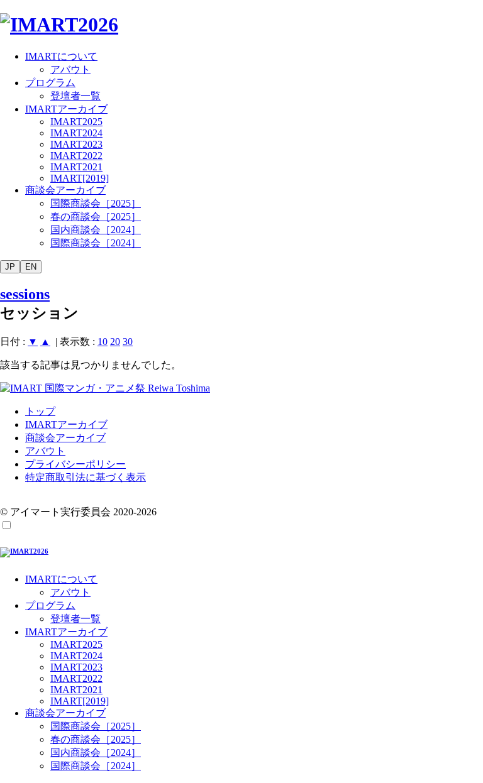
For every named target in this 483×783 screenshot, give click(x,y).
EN (30, 266)
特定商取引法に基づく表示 (85, 477)
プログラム (50, 82)
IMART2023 (76, 144)
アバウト (70, 69)
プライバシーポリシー (75, 464)
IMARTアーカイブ (66, 109)
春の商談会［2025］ (95, 216)
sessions (25, 294)
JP (10, 266)
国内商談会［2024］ (95, 229)
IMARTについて (61, 56)
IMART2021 (76, 167)
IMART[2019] (79, 178)
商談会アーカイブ (65, 190)
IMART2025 (76, 121)
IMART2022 (76, 155)
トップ (40, 411)
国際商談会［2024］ (95, 243)
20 (115, 341)
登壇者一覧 (75, 95)
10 (102, 341)
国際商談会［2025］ (95, 203)
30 (128, 341)
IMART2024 (76, 133)
